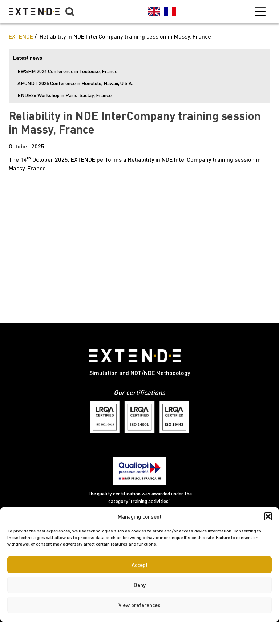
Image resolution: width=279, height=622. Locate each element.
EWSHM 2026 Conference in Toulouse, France (67, 71)
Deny (140, 585)
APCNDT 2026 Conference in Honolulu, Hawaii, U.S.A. (75, 83)
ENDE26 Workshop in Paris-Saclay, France (64, 95)
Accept (140, 565)
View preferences (139, 605)
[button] (268, 516)
